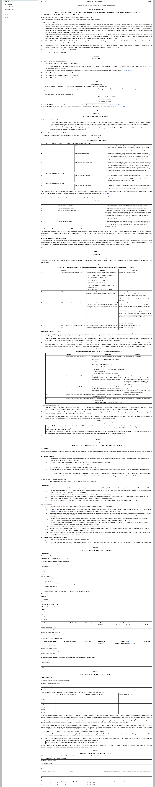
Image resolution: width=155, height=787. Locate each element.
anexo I (7, 12)
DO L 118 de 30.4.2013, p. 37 (128, 70)
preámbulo (9, 4)
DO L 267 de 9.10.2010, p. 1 (116, 104)
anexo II (7, 14)
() (88, 26)
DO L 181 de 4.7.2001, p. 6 (121, 781)
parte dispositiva (10, 7)
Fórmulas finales (9, 9)
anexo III (7, 17)
